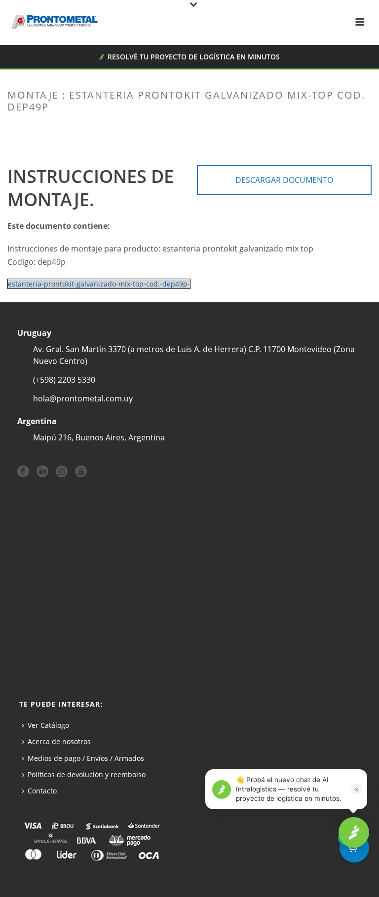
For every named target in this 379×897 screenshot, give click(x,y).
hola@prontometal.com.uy (83, 398)
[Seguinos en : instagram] (62, 472)
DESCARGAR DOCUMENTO (284, 180)
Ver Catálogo (48, 725)
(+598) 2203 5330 (64, 379)
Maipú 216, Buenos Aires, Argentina (99, 437)
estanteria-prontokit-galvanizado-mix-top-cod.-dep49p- (99, 283)
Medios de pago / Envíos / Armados (86, 758)
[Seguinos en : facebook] (23, 472)
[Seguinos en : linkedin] (42, 472)
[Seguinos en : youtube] (81, 472)
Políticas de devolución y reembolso (87, 774)
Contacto (42, 790)
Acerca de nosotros (59, 741)
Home (134, 127)
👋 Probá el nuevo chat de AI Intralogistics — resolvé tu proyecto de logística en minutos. (288, 789)
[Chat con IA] (354, 832)
